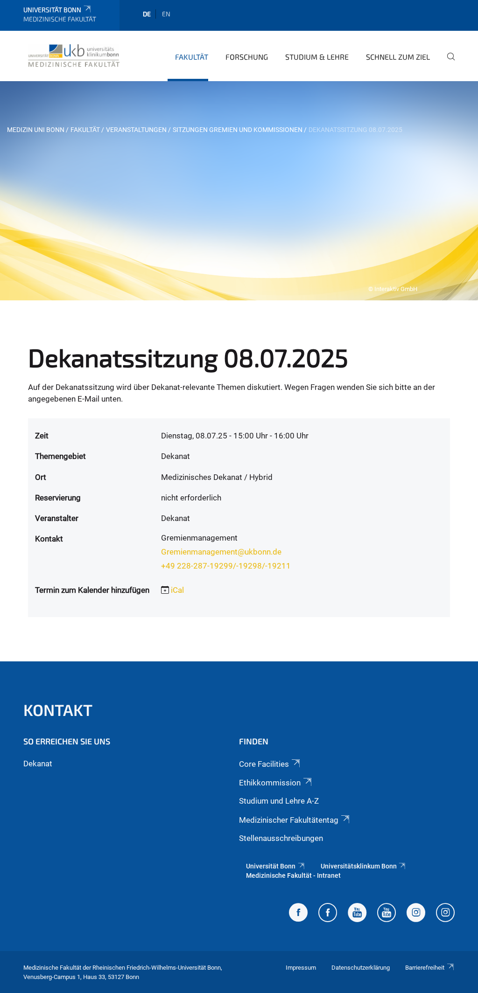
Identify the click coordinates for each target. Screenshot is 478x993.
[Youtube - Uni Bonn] (357, 913)
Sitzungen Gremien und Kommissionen (237, 129)
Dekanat (37, 763)
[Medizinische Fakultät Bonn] (74, 55)
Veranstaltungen (136, 129)
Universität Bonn (52, 10)
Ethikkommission (270, 782)
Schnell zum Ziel (398, 56)
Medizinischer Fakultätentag (288, 820)
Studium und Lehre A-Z (279, 801)
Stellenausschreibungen (281, 838)
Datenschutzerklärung (360, 967)
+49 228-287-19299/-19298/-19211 (226, 565)
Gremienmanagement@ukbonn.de (221, 551)
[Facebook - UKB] (327, 913)
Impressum (301, 967)
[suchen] (447, 63)
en (166, 14)
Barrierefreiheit (424, 967)
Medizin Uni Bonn (35, 129)
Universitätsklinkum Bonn (359, 866)
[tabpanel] (239, 190)
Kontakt (57, 709)
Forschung (246, 56)
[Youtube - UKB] (386, 913)
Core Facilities (264, 764)
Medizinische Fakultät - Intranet (293, 875)
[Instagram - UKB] (445, 913)
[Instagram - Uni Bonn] (416, 913)
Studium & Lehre (317, 56)
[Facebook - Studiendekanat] (298, 913)
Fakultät (191, 56)
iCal (177, 590)
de (147, 14)
